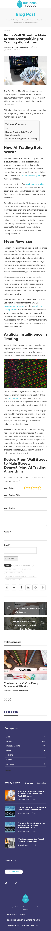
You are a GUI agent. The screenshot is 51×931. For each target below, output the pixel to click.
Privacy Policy (30, 925)
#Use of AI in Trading (13, 580)
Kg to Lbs (25, 764)
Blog (22, 915)
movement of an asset (14, 306)
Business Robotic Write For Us (23, 920)
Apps (25, 737)
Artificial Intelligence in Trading (21, 138)
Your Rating (9, 488)
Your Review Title (12, 495)
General (33, 618)
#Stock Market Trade (13, 573)
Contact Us (13, 925)
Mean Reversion (13, 135)
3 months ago (23, 799)
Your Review (10, 508)
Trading (15, 20)
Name (7, 532)
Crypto (25, 750)
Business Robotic (11, 690)
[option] (25, 671)
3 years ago (23, 690)
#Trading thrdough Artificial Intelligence (20, 576)
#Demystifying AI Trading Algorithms (18, 569)
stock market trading (35, 184)
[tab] (29, 783)
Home (7, 20)
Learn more (13, 872)
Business (18, 604)
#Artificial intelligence (23, 565)
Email (7, 545)
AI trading (13, 398)
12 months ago (23, 845)
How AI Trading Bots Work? (18, 132)
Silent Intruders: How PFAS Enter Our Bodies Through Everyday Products (24, 625)
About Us (12, 915)
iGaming (25, 759)
